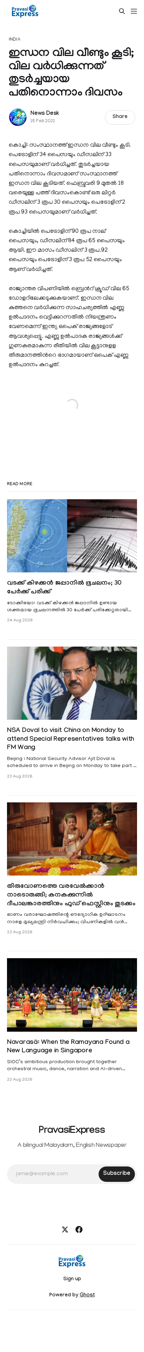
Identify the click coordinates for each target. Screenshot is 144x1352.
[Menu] (133, 11)
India (15, 39)
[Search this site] (122, 11)
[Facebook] (78, 1229)
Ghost (87, 1295)
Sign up (72, 1279)
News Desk (44, 114)
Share (120, 117)
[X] (65, 1229)
